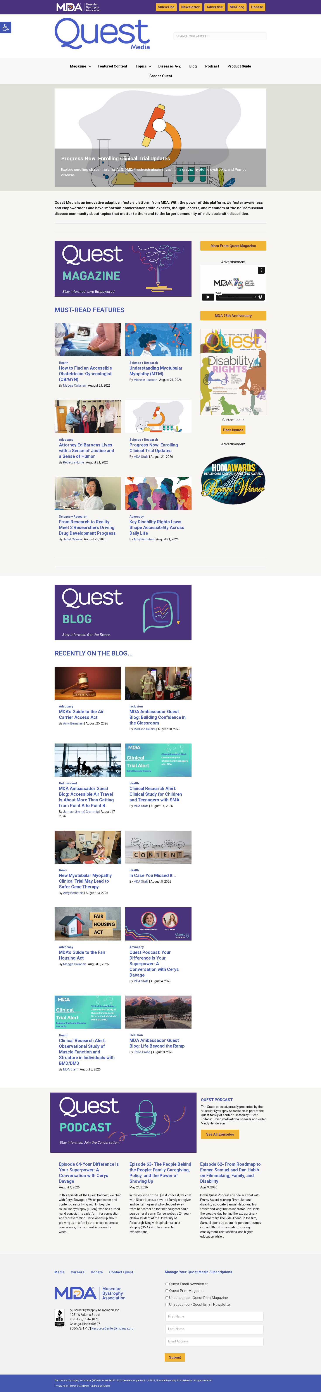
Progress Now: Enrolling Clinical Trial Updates (115, 159)
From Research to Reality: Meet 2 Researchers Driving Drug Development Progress (87, 527)
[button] (5, 27)
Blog (193, 66)
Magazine (78, 66)
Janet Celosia (72, 539)
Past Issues (233, 430)
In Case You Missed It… (152, 875)
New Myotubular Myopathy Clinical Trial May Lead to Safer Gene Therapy (85, 881)
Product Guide (239, 66)
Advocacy (66, 439)
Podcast (212, 66)
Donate (257, 7)
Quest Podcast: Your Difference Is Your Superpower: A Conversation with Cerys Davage (154, 964)
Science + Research (143, 363)
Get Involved (68, 783)
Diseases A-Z (169, 66)
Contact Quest (121, 1272)
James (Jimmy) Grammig (81, 811)
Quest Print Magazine (186, 1290)
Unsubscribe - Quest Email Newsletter (200, 1304)
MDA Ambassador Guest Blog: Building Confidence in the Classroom (157, 717)
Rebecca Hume (73, 462)
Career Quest (160, 76)
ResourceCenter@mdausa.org (112, 1328)
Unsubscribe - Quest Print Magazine (198, 1297)
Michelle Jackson (145, 380)
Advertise (215, 7)
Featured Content (112, 66)
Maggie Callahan (74, 385)
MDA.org (237, 7)
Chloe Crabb (142, 1052)
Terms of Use (76, 1386)
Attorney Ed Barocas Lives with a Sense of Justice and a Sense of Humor (86, 450)
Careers (78, 1272)
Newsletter (190, 7)
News (63, 870)
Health (63, 363)
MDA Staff (141, 456)
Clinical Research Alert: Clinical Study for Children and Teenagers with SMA (155, 794)
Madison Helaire (145, 729)
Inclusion (136, 706)
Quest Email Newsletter (188, 1284)
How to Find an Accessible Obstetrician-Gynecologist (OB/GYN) (85, 373)
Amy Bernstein (144, 539)
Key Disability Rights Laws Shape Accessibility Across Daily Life (156, 527)
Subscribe (166, 7)
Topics (141, 66)
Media (59, 1272)
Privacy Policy (61, 1386)
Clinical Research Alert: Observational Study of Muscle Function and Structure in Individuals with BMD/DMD (87, 1052)
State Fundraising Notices (97, 1386)
